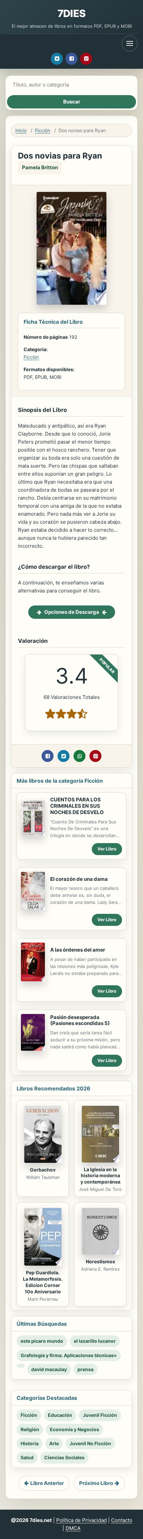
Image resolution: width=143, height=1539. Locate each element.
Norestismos (100, 1261)
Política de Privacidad (81, 1520)
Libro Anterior (47, 1483)
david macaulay (49, 1369)
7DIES (71, 13)
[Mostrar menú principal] (130, 43)
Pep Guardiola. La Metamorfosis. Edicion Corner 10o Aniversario (43, 1282)
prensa (85, 1369)
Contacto (121, 1520)
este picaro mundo (42, 1341)
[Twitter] (57, 59)
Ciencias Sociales (64, 1457)
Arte (54, 1443)
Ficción (42, 130)
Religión (30, 1429)
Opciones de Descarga (71, 612)
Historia (30, 1443)
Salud (27, 1457)
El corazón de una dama (79, 879)
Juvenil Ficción (100, 1415)
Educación (60, 1415)
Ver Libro (106, 848)
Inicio (21, 130)
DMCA (73, 1528)
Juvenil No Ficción (90, 1443)
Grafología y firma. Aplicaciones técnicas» (69, 1355)
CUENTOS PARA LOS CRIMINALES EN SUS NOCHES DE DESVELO (77, 805)
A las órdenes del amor (77, 950)
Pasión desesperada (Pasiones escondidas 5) (80, 1020)
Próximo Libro (96, 1483)
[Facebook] (71, 59)
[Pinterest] (86, 59)
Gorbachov (43, 1170)
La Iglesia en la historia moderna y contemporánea (100, 1176)
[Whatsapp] (79, 756)
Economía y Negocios (74, 1429)
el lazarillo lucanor (95, 1341)
